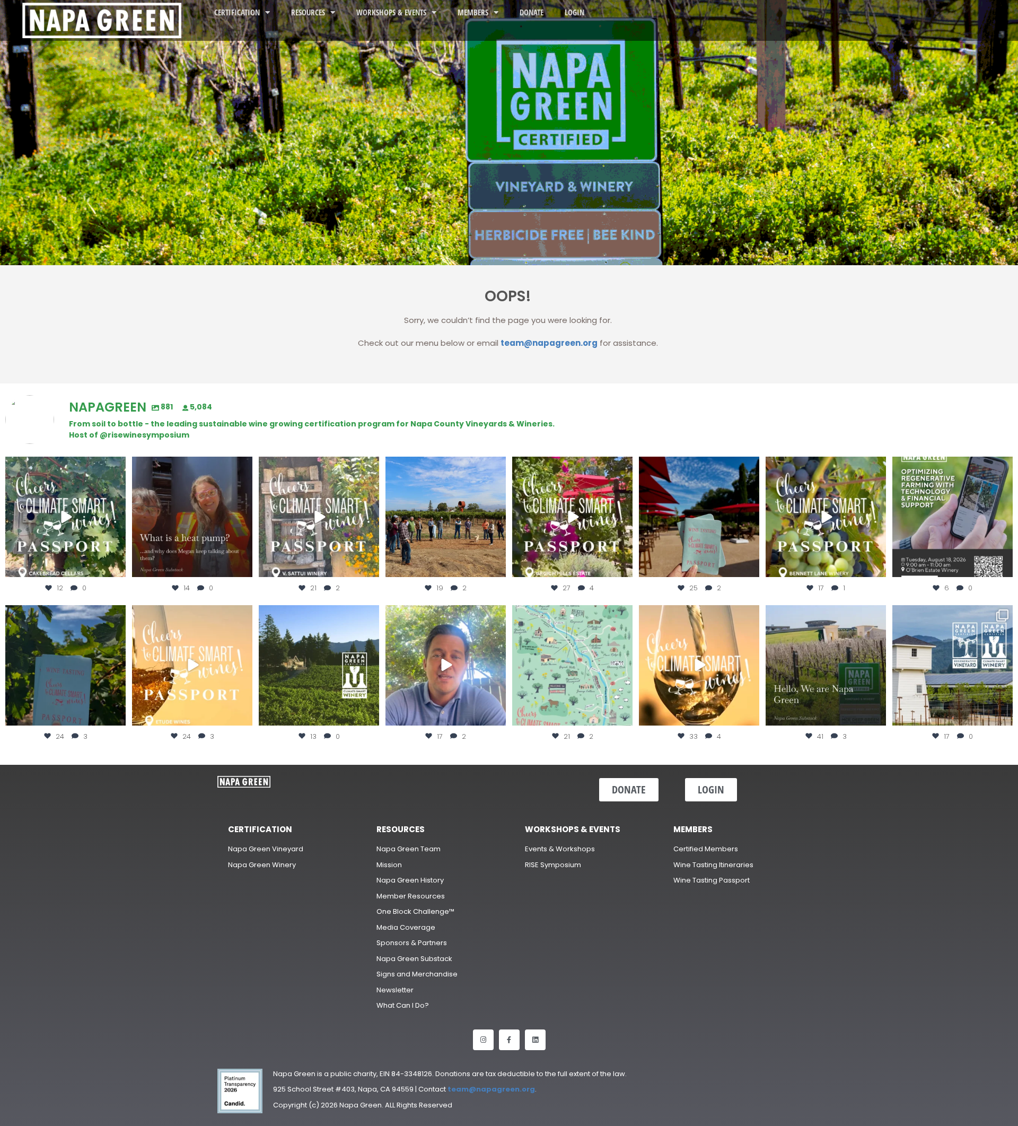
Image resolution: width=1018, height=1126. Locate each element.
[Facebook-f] (509, 1039)
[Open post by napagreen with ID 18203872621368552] (192, 517)
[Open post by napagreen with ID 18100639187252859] (699, 517)
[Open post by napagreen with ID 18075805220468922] (319, 665)
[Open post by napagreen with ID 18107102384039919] (699, 665)
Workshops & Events (391, 12)
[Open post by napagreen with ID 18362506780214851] (826, 665)
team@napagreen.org (549, 342)
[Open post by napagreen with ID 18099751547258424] (572, 517)
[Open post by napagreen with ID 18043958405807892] (192, 665)
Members (473, 12)
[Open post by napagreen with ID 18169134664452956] (445, 665)
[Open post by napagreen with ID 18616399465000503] (319, 517)
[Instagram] (483, 1039)
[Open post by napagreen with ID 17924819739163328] (572, 665)
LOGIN (574, 12)
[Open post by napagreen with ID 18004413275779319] (445, 517)
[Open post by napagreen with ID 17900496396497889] (952, 665)
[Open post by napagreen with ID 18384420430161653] (65, 517)
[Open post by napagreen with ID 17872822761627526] (952, 517)
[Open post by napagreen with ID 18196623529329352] (826, 517)
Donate (531, 12)
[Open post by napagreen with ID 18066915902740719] (65, 665)
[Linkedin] (535, 1039)
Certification (237, 12)
